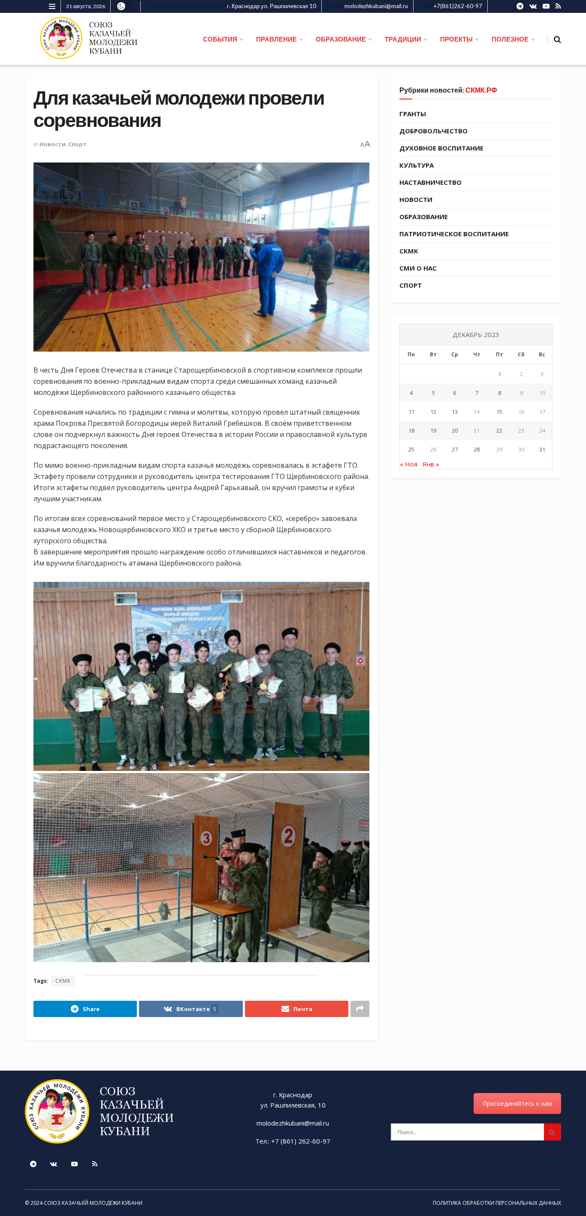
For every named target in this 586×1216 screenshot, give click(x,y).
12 (433, 411)
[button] (201, 676)
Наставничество (430, 182)
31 (542, 449)
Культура (416, 165)
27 (455, 449)
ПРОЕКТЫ (456, 39)
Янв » (431, 464)
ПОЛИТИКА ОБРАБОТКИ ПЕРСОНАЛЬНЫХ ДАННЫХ (497, 1203)
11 (411, 411)
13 (455, 411)
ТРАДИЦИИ (403, 39)
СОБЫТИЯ (220, 39)
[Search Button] (552, 1132)
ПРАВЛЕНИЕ (276, 39)
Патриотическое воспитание (454, 233)
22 (499, 430)
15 (499, 411)
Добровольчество (433, 130)
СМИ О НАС (418, 268)
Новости (52, 144)
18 (411, 430)
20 (455, 430)
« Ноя (408, 464)
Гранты (412, 113)
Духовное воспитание (441, 148)
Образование (423, 216)
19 (433, 430)
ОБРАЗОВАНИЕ (341, 39)
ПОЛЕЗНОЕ (510, 39)
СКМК (63, 980)
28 (477, 449)
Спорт (77, 144)
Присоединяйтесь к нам (517, 1103)
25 (411, 449)
